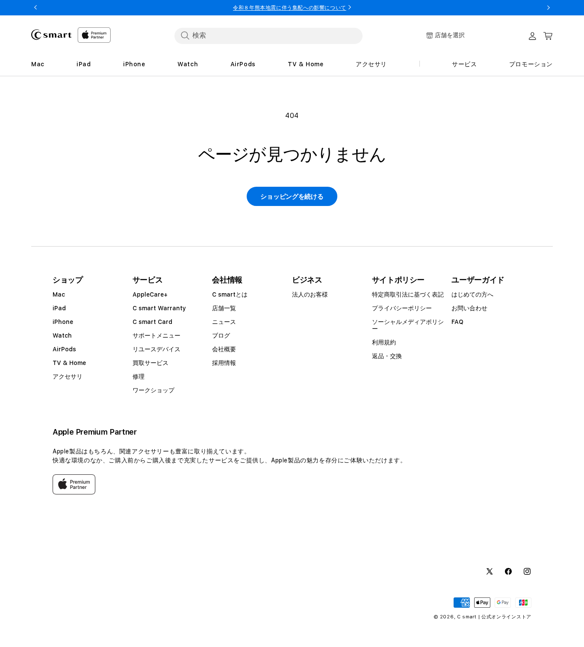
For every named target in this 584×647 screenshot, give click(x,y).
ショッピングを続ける (291, 196)
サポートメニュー (156, 335)
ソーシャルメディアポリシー (408, 325)
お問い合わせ (469, 308)
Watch (62, 335)
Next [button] (548, 7)
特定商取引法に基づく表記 (408, 294)
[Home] (51, 34)
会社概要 (224, 349)
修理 (139, 376)
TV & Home (69, 362)
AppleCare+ (150, 294)
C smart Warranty (159, 308)
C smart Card (152, 321)
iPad (59, 308)
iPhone (63, 321)
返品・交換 (387, 356)
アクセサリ (68, 376)
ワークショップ (153, 390)
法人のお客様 (310, 294)
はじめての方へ (472, 294)
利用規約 (384, 342)
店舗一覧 (224, 308)
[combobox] (268, 35)
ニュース (224, 321)
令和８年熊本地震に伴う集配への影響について (289, 8)
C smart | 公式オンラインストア (494, 617)
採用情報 (224, 362)
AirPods (64, 349)
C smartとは (230, 294)
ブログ (221, 335)
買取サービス (150, 362)
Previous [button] (35, 7)
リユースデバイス (156, 349)
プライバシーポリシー (402, 308)
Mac (59, 294)
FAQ (457, 321)
